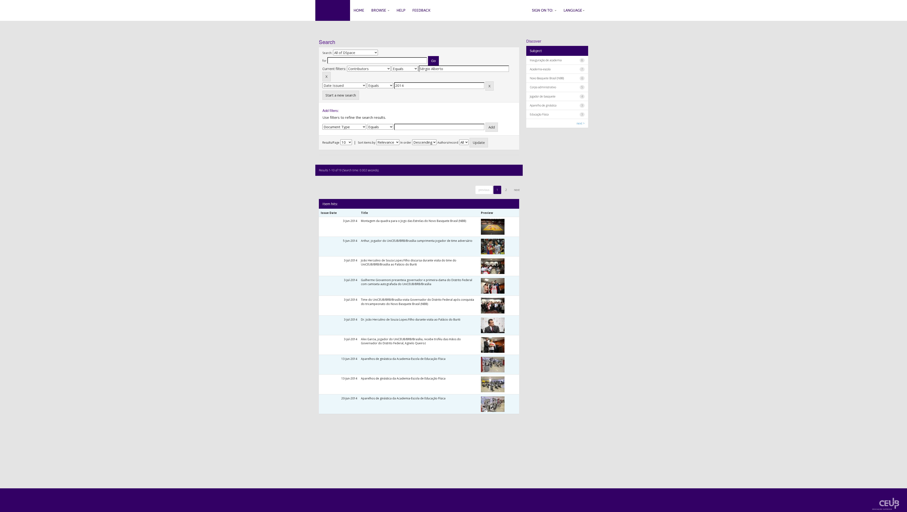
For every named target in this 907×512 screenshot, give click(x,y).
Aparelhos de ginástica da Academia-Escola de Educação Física (403, 359)
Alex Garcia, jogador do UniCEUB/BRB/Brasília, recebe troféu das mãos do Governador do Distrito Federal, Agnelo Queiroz (411, 341)
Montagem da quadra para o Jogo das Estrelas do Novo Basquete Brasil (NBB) (413, 221)
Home (359, 10)
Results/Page (330, 143)
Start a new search (340, 95)
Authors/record (447, 143)
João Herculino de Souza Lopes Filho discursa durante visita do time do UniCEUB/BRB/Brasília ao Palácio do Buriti (408, 262)
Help (401, 10)
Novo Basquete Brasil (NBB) (547, 78)
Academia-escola (540, 69)
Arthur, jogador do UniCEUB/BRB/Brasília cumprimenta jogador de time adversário (416, 241)
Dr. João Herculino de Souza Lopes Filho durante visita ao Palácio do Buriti (410, 320)
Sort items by (366, 143)
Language (573, 10)
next (517, 190)
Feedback (421, 10)
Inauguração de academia (546, 60)
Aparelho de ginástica (543, 105)
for (324, 61)
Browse (379, 10)
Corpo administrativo (543, 87)
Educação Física (539, 114)
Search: (327, 53)
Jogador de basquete (543, 96)
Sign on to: (543, 10)
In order (405, 143)
